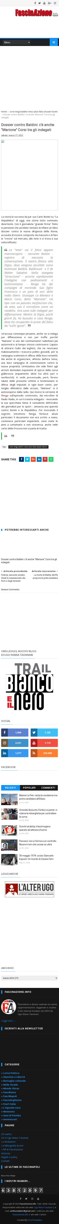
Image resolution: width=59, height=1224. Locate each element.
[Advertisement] (29, 77)
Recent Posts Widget (8, 1176)
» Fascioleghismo (11, 1100)
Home (4, 111)
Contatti (5, 1160)
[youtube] (44, 3)
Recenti (10, 787)
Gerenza (5, 1153)
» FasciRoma (8, 1092)
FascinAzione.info (28, 1203)
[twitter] (39, 3)
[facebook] (35, 3)
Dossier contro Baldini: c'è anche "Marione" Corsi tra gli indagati (29, 561)
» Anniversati (9, 1119)
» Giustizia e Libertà (13, 1076)
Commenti (48, 787)
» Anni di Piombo (11, 1115)
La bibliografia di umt (12, 1145)
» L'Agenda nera (10, 1107)
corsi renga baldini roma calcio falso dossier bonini (34, 111)
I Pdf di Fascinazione (12, 1149)
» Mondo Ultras (10, 1088)
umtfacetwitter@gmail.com (22, 1211)
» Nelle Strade (9, 1084)
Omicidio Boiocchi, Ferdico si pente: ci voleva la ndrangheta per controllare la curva (38, 813)
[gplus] (49, 3)
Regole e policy (9, 1157)
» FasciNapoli (9, 1096)
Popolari (29, 787)
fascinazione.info (21, 1214)
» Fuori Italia (8, 1103)
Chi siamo (6, 1134)
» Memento (8, 1111)
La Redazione (8, 1141)
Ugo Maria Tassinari (43, 1207)
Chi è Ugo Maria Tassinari (14, 1137)
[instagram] (55, 3)
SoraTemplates (35, 1220)
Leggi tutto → (8, 1020)
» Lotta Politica (10, 1073)
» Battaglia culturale (13, 1080)
